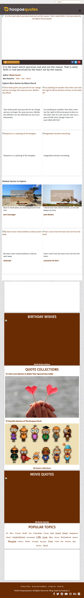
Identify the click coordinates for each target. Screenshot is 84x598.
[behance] (74, 593)
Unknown (7, 261)
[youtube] (66, 593)
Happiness (73, 533)
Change (18, 533)
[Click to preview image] (42, 37)
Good (58, 533)
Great (65, 533)
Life (38, 537)
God (22, 79)
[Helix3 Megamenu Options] (80, 10)
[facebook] (54, 593)
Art (7, 533)
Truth (56, 541)
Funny (46, 533)
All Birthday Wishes (42, 364)
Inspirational (18, 537)
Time (50, 541)
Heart (28, 79)
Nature (75, 537)
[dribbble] (70, 593)
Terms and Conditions (39, 586)
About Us (60, 586)
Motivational (66, 537)
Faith (18, 79)
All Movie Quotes (42, 522)
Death (24, 533)
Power (27, 541)
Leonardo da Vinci (51, 261)
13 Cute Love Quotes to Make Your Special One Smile (29, 374)
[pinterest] (62, 593)
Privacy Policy (25, 586)
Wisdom (68, 542)
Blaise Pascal (15, 75)
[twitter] (57, 593)
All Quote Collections (42, 468)
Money (56, 537)
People (12, 541)
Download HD (13, 62)
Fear (30, 533)
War (61, 542)
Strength (35, 542)
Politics (21, 542)
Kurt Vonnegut (9, 215)
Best (11, 533)
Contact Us (52, 586)
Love (45, 537)
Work (45, 545)
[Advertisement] (42, 296)
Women (39, 546)
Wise (74, 542)
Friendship (37, 533)
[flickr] (79, 593)
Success (43, 541)
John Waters (49, 215)
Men (51, 537)
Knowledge (31, 537)
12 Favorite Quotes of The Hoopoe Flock (24, 421)
